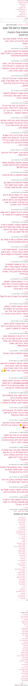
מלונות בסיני (22, 548)
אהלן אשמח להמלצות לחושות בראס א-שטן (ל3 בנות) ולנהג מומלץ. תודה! (15, 95)
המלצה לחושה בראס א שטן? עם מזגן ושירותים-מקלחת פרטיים (14, 490)
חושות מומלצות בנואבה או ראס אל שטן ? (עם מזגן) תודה (15, 480)
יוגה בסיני (22, 562)
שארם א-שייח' (21, 521)
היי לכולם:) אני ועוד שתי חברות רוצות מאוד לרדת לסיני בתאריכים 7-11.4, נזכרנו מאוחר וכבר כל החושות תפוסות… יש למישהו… (14, 109)
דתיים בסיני (22, 584)
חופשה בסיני (22, 579)
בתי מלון (23, 6)
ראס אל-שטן (22, 522)
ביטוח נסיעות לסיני (20, 591)
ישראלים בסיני (21, 560)
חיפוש (26, 18)
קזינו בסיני (22, 526)
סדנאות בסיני (22, 538)
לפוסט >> (25, 47)
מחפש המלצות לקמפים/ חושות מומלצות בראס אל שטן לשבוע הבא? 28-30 (15, 165)
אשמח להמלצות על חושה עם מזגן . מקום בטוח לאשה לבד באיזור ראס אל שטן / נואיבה (16, 185)
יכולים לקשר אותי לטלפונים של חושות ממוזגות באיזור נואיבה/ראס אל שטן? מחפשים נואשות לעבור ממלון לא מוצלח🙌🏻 (14, 399)
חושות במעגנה (21, 574)
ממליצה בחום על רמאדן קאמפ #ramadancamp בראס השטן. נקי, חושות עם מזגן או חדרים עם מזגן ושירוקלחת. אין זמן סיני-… (14, 384)
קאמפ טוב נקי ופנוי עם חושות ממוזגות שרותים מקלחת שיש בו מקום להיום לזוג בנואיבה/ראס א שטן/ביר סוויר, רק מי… (14, 439)
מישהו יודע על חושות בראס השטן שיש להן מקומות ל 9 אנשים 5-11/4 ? (14, 214)
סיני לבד (23, 536)
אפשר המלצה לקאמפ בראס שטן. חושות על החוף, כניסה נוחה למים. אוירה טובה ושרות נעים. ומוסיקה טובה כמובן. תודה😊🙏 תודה (14, 368)
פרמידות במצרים (21, 531)
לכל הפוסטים (22, 7)
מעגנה (23, 541)
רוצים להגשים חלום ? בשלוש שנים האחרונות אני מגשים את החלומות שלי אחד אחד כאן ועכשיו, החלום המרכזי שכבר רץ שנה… (15, 311)
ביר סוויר (23, 588)
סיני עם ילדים (22, 534)
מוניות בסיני (22, 555)
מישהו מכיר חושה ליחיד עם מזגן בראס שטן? (15, 153)
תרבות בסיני (22, 517)
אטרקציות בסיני (21, 596)
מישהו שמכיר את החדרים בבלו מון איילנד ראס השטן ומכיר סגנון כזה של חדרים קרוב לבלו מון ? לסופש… (14, 82)
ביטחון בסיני (22, 590)
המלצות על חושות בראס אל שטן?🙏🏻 (14, 297)
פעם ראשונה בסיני (20, 533)
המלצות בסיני (21, 583)
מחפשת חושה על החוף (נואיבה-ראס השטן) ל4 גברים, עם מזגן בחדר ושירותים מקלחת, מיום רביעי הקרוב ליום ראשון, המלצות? (14, 455)
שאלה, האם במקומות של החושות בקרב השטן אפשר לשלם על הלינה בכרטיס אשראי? (14, 469)
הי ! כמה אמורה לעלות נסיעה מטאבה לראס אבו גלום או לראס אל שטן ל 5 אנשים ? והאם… (14, 326)
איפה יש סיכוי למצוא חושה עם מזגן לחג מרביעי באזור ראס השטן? (15, 41)
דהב (24, 586)
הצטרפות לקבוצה (21, 9)
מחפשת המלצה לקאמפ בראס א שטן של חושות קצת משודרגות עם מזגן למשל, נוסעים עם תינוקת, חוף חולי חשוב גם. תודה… (14, 228)
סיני (27, 25)
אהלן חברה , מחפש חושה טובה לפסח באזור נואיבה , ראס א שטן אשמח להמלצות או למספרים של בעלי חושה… (14, 253)
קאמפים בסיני (21, 527)
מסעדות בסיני (21, 545)
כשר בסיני (22, 557)
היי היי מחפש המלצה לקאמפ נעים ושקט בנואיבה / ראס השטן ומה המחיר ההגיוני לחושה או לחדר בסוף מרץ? (15, 285)
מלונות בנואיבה (21, 550)
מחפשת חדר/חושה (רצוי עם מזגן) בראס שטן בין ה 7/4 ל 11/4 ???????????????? (14, 53)
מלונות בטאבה (21, 552)
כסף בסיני (22, 558)
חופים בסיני (22, 581)
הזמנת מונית (22, 4)
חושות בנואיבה (21, 572)
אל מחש (23, 593)
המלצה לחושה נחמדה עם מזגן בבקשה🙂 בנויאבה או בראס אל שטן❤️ (14, 425)
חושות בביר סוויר (21, 576)
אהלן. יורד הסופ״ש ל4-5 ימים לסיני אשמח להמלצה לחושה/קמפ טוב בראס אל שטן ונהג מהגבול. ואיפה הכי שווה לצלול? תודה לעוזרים (15, 200)
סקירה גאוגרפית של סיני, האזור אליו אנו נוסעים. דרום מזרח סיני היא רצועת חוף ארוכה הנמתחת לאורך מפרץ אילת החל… (15, 67)
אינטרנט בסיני (21, 595)
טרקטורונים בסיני (21, 564)
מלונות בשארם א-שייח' (19, 546)
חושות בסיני (22, 571)
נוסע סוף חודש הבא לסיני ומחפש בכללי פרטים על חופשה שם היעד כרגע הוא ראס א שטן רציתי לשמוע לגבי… (14, 124)
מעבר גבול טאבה (21, 543)
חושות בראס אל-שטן (20, 569)
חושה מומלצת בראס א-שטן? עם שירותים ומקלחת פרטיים (14, 240)
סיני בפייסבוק (21, 25)
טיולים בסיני (22, 565)
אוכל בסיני (22, 598)
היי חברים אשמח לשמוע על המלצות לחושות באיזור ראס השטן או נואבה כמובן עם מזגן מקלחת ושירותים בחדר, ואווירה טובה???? (15, 269)
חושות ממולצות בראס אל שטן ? (15, 175)
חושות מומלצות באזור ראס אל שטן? (15, 354)
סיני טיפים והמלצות (23, 2)
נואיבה (23, 540)
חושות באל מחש (21, 577)
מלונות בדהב (22, 553)
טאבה (23, 567)
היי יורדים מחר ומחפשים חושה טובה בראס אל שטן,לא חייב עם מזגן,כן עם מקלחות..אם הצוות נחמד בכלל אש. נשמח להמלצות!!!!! (15, 341)
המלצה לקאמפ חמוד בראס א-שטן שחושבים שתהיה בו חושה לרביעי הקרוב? (15, 502)
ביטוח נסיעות (25, 621)
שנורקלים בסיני (21, 519)
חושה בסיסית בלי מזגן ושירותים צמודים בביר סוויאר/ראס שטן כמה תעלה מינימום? (15, 412)
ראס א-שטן (22, 524)
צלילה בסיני (22, 529)
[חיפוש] (27, 23)
